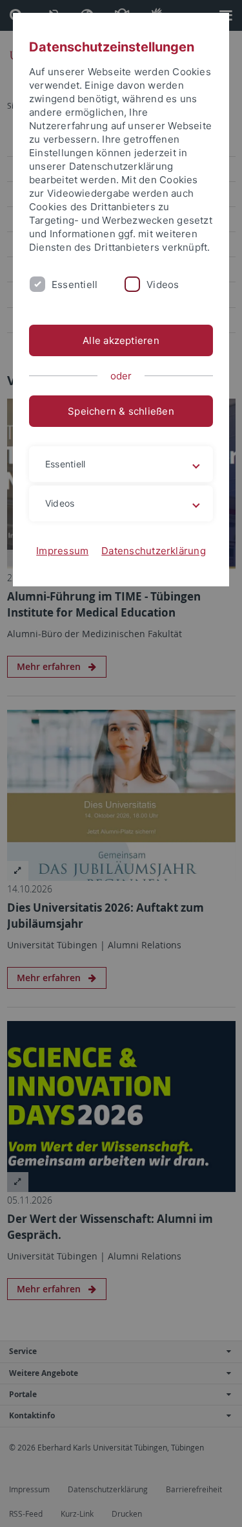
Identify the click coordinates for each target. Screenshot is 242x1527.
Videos (162, 284)
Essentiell (74, 284)
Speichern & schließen (121, 411)
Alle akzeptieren (121, 340)
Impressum (62, 551)
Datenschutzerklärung (153, 551)
